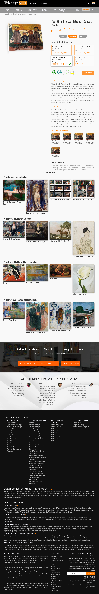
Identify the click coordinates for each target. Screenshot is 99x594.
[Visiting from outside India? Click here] (51, 489)
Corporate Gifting (78, 425)
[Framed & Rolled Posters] (25, 515)
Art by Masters (44, 10)
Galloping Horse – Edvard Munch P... (60, 330)
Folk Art (9, 437)
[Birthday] (14, 272)
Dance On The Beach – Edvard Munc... (12, 203)
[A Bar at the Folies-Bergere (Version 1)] (37, 230)
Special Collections (19, 10)
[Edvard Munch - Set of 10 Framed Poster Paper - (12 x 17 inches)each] (60, 189)
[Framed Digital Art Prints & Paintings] (35, 533)
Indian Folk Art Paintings (36, 463)
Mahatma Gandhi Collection (38, 439)
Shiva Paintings (34, 429)
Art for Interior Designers (81, 427)
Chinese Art (32, 449)
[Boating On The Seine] (37, 272)
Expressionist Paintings (69, 168)
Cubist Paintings (12, 423)
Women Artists (34, 453)
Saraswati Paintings (35, 437)
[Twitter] (85, 578)
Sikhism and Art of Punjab (37, 475)
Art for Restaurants (57, 435)
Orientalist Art (11, 439)
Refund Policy (55, 568)
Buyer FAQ (54, 564)
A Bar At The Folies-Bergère (11, 239)
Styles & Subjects (6, 10)
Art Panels (32, 423)
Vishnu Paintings (34, 431)
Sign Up (35, 3)
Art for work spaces (57, 441)
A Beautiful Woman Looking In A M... (83, 256)
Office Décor (77, 423)
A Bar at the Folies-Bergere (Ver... (36, 241)
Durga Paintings (34, 477)
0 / (84, 3)
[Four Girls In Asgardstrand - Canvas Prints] (26, 36)
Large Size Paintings (62, 10)
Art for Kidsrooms (57, 431)
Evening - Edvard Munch (10, 320)
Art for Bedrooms (56, 427)
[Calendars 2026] (17, 505)
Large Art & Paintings (35, 471)
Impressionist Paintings (14, 427)
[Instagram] (91, 578)
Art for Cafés (55, 439)
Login (30, 3)
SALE (92, 9)
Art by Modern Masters (72, 166)
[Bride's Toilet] (60, 270)
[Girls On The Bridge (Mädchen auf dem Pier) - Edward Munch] (83, 314)
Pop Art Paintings (12, 441)
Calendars (86, 9)
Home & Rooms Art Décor (33, 10)
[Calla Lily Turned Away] (83, 278)
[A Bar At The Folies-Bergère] (14, 229)
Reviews (53, 566)
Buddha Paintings (34, 427)
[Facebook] (88, 578)
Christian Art (33, 447)
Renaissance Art (12, 445)
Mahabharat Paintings (36, 455)
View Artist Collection (84, 29)
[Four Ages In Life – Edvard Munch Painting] (37, 316)
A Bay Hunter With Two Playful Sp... (60, 241)
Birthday (5, 283)
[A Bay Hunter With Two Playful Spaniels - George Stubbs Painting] (60, 230)
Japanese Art (33, 443)
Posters (54, 9)
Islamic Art (10, 429)
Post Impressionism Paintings (68, 170)
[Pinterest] (93, 578)
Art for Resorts (56, 437)
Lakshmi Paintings (35, 435)
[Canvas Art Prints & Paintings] (29, 524)
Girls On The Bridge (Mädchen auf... (83, 327)
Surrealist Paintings (13, 447)
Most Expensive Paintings (37, 461)
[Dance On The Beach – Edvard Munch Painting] (14, 190)
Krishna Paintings (34, 425)
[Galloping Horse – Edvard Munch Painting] (60, 315)
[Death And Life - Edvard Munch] (37, 195)
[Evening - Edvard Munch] (14, 310)
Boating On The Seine (32, 282)
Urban (84, 170)
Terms (53, 570)
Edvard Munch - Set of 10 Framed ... (60, 199)
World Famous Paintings (36, 451)
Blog (72, 9)
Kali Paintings (33, 479)
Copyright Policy (56, 572)
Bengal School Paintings (36, 445)
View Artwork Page (57, 31)
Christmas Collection (35, 465)
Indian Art (10, 431)
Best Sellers (77, 10)
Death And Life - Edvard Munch (35, 213)
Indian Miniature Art (13, 433)
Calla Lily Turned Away (79, 294)
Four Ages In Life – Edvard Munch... (36, 332)
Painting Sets (33, 469)
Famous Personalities (36, 473)
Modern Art (10, 435)
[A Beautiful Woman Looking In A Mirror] (83, 237)
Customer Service (56, 580)
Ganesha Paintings (35, 433)
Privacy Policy (55, 574)
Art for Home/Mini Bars (58, 433)
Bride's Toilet (53, 279)
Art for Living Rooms (57, 425)
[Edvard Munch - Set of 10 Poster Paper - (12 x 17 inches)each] (83, 189)
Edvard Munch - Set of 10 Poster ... (83, 199)
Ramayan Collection (35, 467)
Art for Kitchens (56, 429)
